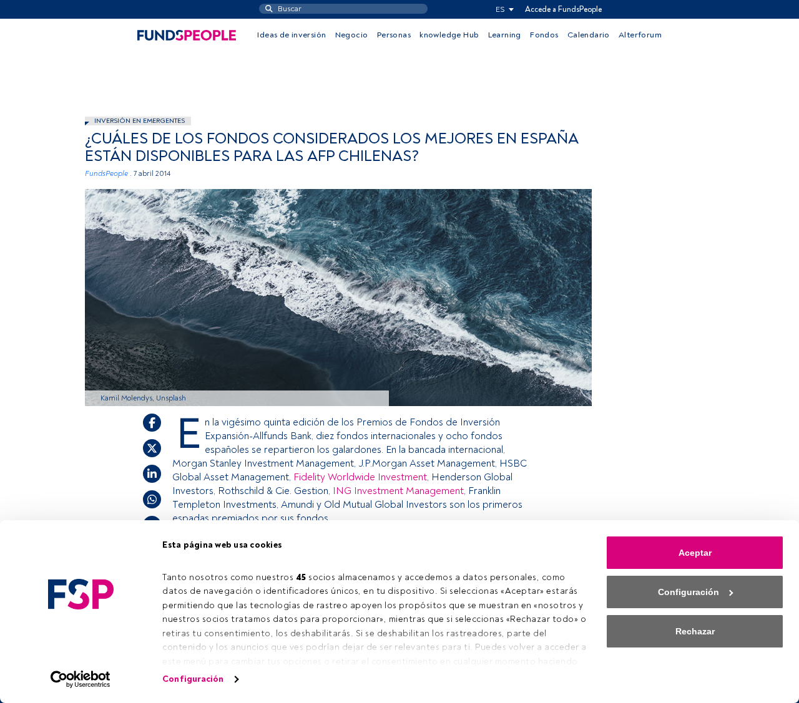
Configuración (192, 679)
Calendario (588, 35)
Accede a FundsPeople (563, 9)
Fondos (544, 35)
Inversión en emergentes (139, 121)
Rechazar (695, 631)
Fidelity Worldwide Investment (359, 477)
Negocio (351, 35)
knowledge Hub (449, 35)
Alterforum (640, 35)
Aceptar (695, 553)
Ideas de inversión (291, 35)
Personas (394, 35)
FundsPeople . (108, 173)
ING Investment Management (398, 491)
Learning (504, 35)
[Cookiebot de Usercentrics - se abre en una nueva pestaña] (80, 679)
